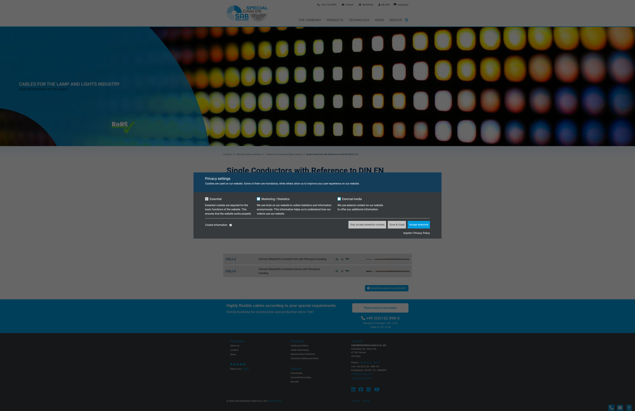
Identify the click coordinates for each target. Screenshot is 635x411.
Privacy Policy (422, 233)
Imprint (407, 233)
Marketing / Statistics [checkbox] (275, 199)
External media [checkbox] (352, 199)
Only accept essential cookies (367, 224)
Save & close (396, 224)
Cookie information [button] (216, 225)
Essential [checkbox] (216, 199)
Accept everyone (418, 224)
